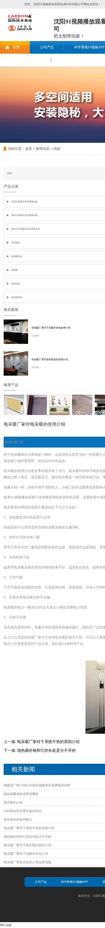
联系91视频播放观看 (25, 60)
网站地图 (6, 925)
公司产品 (47, 47)
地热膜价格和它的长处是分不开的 (46, 750)
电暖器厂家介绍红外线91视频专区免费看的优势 (37, 785)
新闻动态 (43, 149)
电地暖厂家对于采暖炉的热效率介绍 (51, 327)
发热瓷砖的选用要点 (18, 819)
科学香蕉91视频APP (74, 882)
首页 (16, 47)
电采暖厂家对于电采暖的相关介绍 (27, 845)
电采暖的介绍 (13, 802)
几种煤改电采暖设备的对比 (23, 811)
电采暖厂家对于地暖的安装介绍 (26, 854)
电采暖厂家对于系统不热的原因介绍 (48, 742)
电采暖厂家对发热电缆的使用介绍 (50, 359)
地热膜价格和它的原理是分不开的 (27, 836)
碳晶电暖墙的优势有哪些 (21, 794)
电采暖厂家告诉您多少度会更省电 (27, 862)
